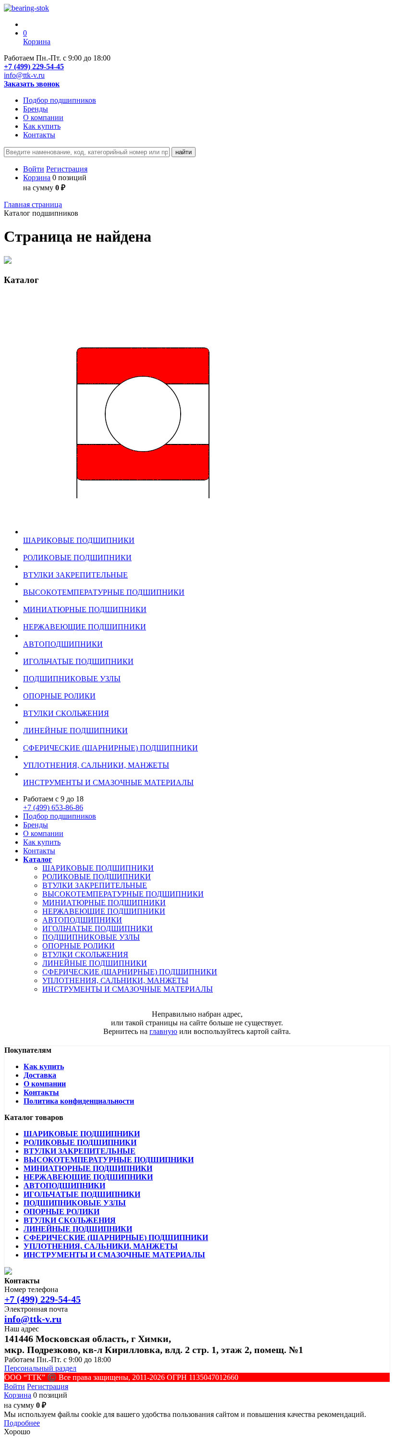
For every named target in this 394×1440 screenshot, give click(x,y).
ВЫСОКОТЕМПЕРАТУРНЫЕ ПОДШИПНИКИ (123, 894)
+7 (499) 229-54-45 (34, 66)
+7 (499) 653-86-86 (53, 807)
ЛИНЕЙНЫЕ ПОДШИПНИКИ (94, 963)
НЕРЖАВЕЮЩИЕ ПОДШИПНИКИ (103, 911)
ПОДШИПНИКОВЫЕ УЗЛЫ (91, 937)
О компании (43, 117)
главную (163, 1031)
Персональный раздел (40, 1368)
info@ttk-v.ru (24, 75)
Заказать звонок (32, 84)
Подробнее (22, 1423)
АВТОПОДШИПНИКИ (82, 920)
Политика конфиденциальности (79, 1101)
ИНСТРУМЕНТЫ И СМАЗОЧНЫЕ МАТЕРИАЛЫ (127, 989)
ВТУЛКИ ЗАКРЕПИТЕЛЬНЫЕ (94, 885)
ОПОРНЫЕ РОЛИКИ (78, 946)
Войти (33, 169)
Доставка (40, 1075)
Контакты (39, 135)
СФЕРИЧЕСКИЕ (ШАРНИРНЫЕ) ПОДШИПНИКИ (129, 972)
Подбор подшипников (59, 100)
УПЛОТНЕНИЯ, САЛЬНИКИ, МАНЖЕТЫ (115, 980)
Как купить (42, 126)
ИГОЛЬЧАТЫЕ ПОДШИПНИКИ (97, 928)
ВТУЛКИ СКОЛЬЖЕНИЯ (85, 954)
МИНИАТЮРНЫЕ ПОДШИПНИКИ (104, 902)
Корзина (36, 177)
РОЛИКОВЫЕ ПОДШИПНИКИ (96, 877)
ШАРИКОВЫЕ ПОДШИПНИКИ (98, 868)
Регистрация (66, 169)
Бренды (35, 109)
